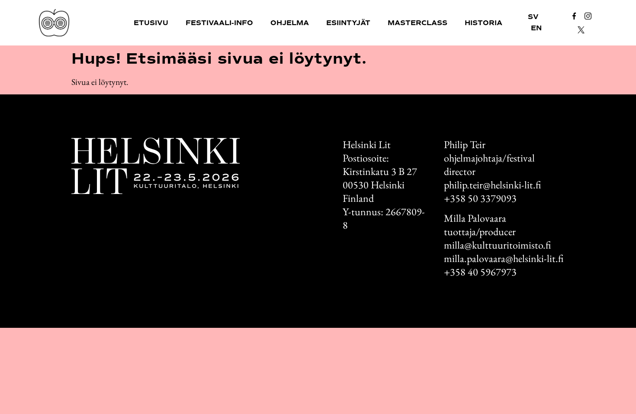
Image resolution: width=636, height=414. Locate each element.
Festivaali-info (219, 23)
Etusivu (151, 23)
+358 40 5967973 (480, 271)
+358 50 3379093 (480, 198)
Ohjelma (289, 23)
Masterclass (417, 23)
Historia (483, 23)
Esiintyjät (348, 23)
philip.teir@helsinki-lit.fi (492, 184)
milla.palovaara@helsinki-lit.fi (503, 258)
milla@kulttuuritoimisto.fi (497, 245)
